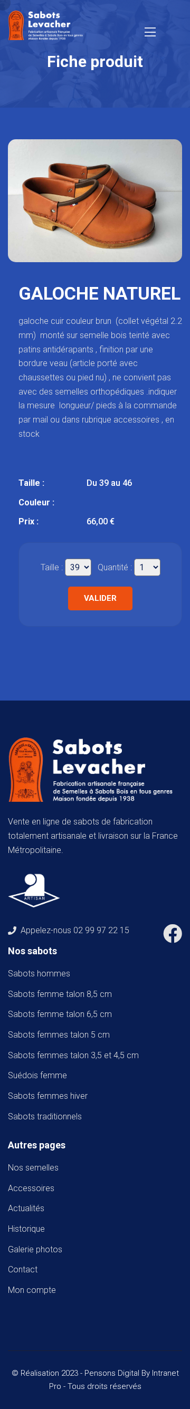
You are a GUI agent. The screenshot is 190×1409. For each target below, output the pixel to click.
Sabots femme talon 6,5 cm (62, 1014)
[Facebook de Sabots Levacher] (172, 938)
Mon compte (32, 1290)
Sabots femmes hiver (50, 1096)
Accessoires (31, 1188)
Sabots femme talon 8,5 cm (62, 994)
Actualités (26, 1208)
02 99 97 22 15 (101, 930)
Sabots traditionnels (47, 1116)
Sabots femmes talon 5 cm (61, 1035)
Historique (26, 1229)
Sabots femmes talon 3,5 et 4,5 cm (75, 1055)
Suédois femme (39, 1075)
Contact (22, 1269)
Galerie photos (35, 1249)
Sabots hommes (41, 974)
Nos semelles (33, 1168)
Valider (100, 598)
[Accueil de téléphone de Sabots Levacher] (47, 25)
